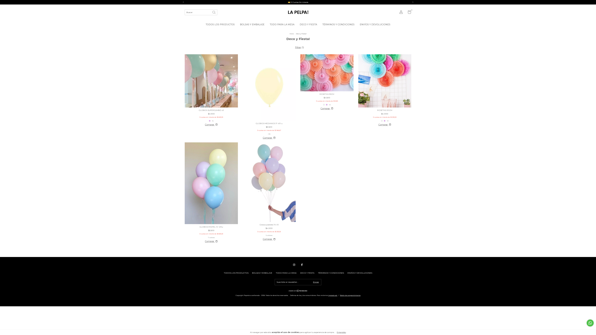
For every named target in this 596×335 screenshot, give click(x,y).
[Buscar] (214, 12)
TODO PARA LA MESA (282, 24)
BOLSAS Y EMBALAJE (252, 24)
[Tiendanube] (298, 291)
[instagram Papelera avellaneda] (294, 265)
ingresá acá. (332, 295)
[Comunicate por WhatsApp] (590, 322)
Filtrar (298, 47)
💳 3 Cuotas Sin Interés (298, 2)
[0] (408, 13)
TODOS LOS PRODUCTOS (220, 24)
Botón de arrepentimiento (350, 295)
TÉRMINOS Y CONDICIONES (338, 24)
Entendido (341, 332)
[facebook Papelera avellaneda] (302, 265)
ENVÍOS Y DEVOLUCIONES (375, 24)
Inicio (292, 34)
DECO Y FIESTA (308, 24)
